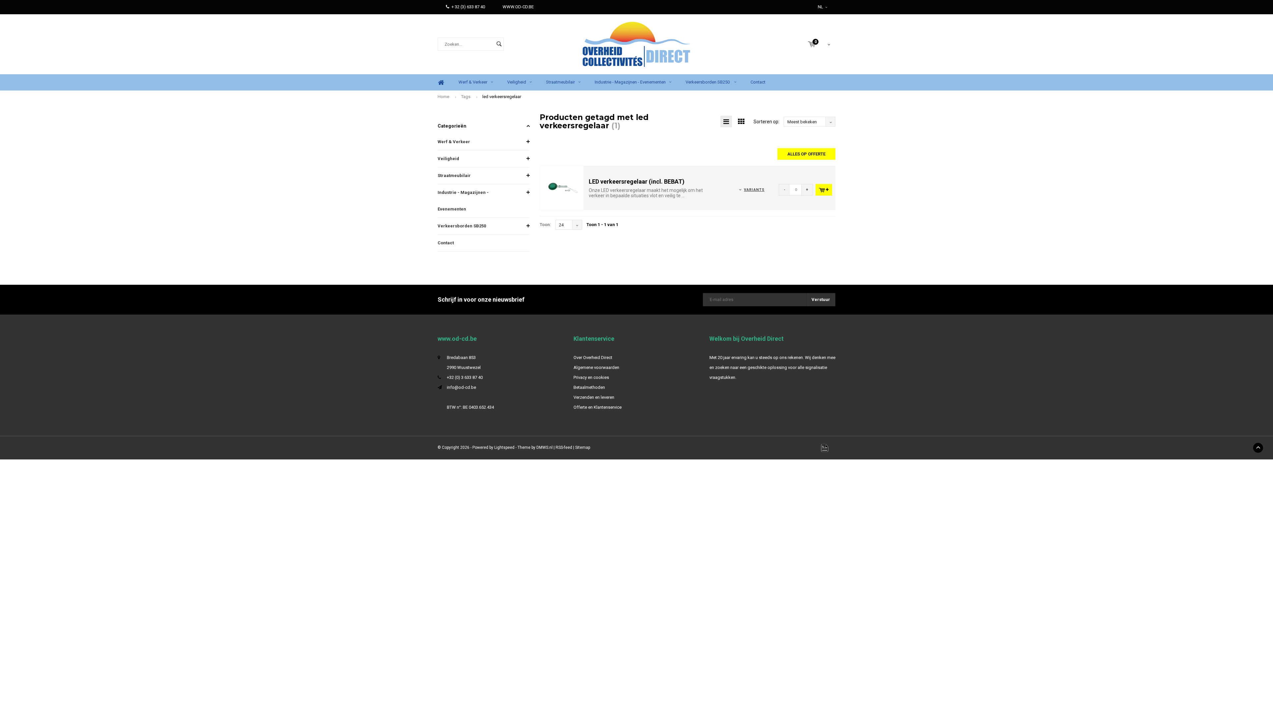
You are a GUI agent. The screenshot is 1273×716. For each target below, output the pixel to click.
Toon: (545, 224)
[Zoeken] (499, 44)
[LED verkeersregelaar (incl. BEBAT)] (561, 187)
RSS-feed (564, 447)
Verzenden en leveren (594, 397)
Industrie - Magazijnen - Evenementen (630, 82)
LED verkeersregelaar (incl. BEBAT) (637, 181)
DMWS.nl (544, 447)
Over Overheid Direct (593, 357)
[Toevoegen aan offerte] (824, 190)
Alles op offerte (806, 153)
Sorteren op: (766, 121)
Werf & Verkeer (472, 82)
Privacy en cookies (591, 377)
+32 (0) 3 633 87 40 (465, 377)
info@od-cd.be (461, 387)
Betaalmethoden (589, 387)
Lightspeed (504, 447)
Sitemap (582, 447)
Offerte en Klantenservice (598, 407)
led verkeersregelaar (501, 96)
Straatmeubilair (560, 82)
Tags (465, 96)
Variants (754, 190)
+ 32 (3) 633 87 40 (468, 6)
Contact (758, 82)
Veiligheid (516, 82)
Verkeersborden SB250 (708, 82)
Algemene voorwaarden (596, 367)
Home (441, 82)
